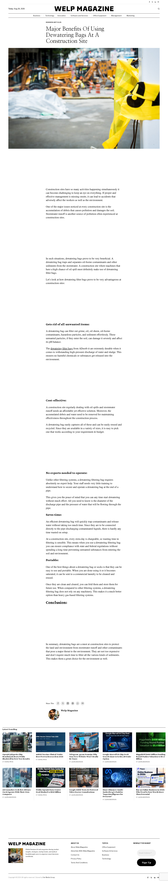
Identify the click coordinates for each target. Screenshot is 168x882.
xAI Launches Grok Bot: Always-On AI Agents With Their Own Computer (16, 792)
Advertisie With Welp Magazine (83, 851)
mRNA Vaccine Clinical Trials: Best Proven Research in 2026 (49, 755)
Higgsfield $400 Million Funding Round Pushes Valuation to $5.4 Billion (150, 756)
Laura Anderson (77, 762)
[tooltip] (149, 2)
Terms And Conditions (79, 863)
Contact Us (75, 855)
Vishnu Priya (8, 762)
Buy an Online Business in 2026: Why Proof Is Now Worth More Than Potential (150, 792)
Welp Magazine (69, 710)
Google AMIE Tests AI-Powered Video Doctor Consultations (83, 791)
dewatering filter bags (62, 348)
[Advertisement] (84, 169)
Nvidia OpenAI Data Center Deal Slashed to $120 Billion (48, 791)
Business (105, 855)
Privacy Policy (76, 859)
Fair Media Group (49, 877)
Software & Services (110, 851)
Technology (106, 859)
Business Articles (53, 22)
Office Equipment (108, 847)
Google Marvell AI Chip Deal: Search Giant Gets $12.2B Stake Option (117, 756)
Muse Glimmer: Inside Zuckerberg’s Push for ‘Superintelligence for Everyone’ (113, 793)
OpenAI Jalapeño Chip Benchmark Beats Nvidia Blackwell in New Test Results (16, 756)
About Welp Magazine (79, 847)
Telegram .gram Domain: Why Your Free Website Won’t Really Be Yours (83, 756)
